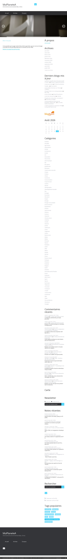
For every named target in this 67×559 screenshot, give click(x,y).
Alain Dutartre (48, 336)
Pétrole (46, 254)
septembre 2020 (49, 64)
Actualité (47, 143)
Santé (46, 267)
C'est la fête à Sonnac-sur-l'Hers (52, 88)
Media (46, 237)
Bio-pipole (47, 164)
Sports (46, 281)
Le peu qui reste (49, 84)
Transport (47, 288)
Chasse (46, 172)
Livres (46, 229)
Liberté (59, 96)
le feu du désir (48, 94)
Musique (47, 241)
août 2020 (47, 66)
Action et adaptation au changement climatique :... (54, 329)
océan (46, 246)
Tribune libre (48, 292)
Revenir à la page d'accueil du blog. (11, 49)
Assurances (47, 158)
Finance (46, 208)
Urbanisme (47, 294)
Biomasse (47, 168)
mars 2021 (47, 52)
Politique (47, 260)
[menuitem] (7, 13)
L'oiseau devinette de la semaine (54, 337)
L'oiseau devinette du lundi (57, 316)
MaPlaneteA (9, 4)
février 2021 (48, 54)
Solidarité (47, 275)
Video (46, 298)
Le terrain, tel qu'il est (50, 96)
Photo (46, 256)
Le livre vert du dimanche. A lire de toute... (54, 374)
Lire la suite (47, 43)
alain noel (55, 509)
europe (53, 512)
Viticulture (47, 302)
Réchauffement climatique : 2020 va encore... (54, 345)
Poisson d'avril (48, 258)
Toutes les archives (49, 70)
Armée (46, 153)
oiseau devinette (49, 514)
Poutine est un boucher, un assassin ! (54, 98)
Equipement (48, 206)
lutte (46, 517)
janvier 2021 (48, 56)
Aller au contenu (5, 1)
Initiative (47, 220)
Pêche (46, 250)
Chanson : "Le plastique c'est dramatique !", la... (54, 366)
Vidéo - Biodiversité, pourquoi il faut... (54, 359)
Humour (47, 214)
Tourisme (47, 286)
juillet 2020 (47, 68)
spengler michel (48, 358)
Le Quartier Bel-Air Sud (50, 107)
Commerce (47, 178)
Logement (47, 231)
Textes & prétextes (59, 84)
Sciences (47, 269)
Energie (46, 200)
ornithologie (48, 509)
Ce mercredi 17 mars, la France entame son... (54, 428)
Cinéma (46, 174)
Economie (47, 195)
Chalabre (47, 89)
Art (45, 155)
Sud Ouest (47, 283)
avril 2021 (47, 51)
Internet (47, 223)
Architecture (48, 151)
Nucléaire (47, 244)
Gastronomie (48, 210)
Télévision (47, 285)
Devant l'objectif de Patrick (57, 82)
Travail (46, 290)
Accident (47, 141)
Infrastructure (48, 218)
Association (47, 157)
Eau (45, 191)
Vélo (46, 296)
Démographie (48, 187)
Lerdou (46, 323)
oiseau (51, 517)
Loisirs (46, 233)
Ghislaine (47, 344)
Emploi (46, 199)
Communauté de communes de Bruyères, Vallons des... (52, 102)
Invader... (47, 86)
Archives (15, 13)
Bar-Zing (47, 92)
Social (46, 273)
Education (47, 197)
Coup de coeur (48, 181)
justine (46, 366)
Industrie (47, 216)
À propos (24, 13)
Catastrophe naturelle (50, 170)
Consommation (48, 179)
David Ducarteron (58, 94)
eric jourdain (48, 352)
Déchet (46, 185)
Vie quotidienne (48, 300)
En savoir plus (58, 557)
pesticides (57, 514)
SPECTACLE (47, 277)
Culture (46, 183)
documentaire (48, 521)
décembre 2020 (48, 58)
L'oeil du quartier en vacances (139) (53, 105)
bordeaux (47, 512)
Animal (46, 149)
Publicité (47, 264)
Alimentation (48, 147)
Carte (47, 390)
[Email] (35, 4)
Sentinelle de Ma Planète (51, 271)
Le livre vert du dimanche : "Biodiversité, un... (53, 352)
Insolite (46, 222)
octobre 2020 (48, 62)
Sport (46, 279)
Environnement (48, 204)
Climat (46, 176)
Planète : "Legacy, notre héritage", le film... (53, 461)
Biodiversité (47, 166)
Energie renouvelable (50, 202)
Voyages (47, 304)
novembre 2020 (48, 60)
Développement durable (51, 189)
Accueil (7, 13)
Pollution (47, 262)
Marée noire (48, 235)
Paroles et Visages (51, 99)
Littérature (47, 227)
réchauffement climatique (52, 519)
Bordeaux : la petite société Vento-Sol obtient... (54, 475)
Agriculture (47, 145)
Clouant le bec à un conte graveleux (53, 91)
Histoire (47, 212)
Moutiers (47, 373)
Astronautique (48, 160)
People (46, 252)
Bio (45, 162)
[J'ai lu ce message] (65, 557)
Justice (46, 225)
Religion (47, 265)
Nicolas (46, 316)
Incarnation (54, 86)
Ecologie (47, 193)
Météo (46, 239)
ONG (46, 248)
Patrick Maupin (48, 329)
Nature (46, 243)
